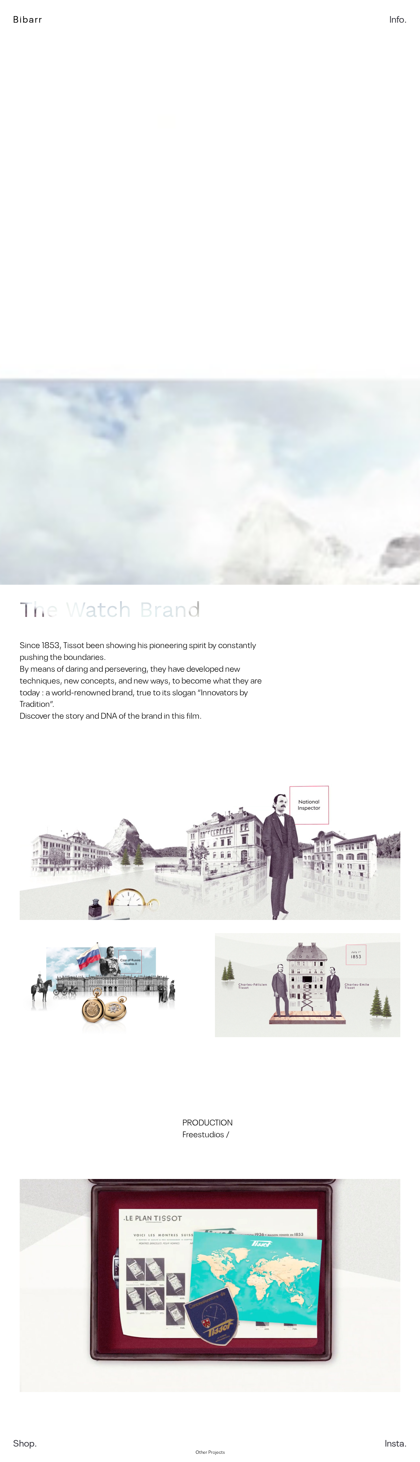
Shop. (25, 1442)
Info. (398, 18)
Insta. (396, 1442)
